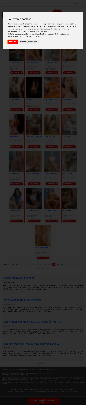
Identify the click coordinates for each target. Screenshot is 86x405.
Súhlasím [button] (12, 42)
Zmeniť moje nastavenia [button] (28, 42)
